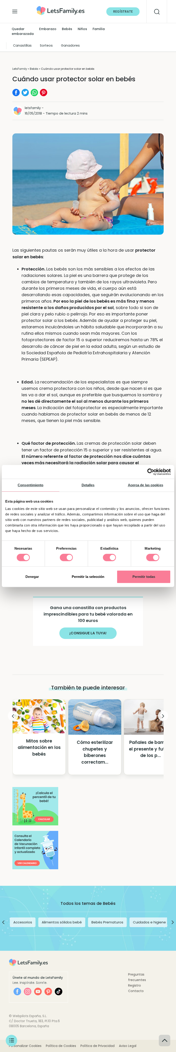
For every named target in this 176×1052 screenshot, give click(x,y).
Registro (134, 985)
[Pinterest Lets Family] (48, 991)
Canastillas (22, 45)
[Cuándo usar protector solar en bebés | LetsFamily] (60, 7)
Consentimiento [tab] (30, 485)
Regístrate (123, 11)
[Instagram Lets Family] (27, 991)
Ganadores (70, 45)
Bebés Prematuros (107, 922)
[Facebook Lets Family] (17, 991)
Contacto (136, 991)
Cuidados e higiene (149, 922)
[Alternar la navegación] (15, 10)
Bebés (67, 29)
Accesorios (22, 922)
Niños (82, 29)
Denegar (32, 577)
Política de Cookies (61, 1046)
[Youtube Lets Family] (38, 991)
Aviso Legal (127, 1046)
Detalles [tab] (88, 485)
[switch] (66, 557)
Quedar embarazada (23, 31)
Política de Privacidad (97, 1046)
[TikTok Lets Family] (58, 991)
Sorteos (46, 45)
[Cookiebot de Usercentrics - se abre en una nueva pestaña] (151, 471)
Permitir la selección (88, 577)
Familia (99, 29)
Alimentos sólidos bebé (62, 922)
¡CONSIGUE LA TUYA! (88, 633)
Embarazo (47, 29)
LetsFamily (19, 69)
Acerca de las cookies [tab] (145, 485)
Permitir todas (143, 577)
